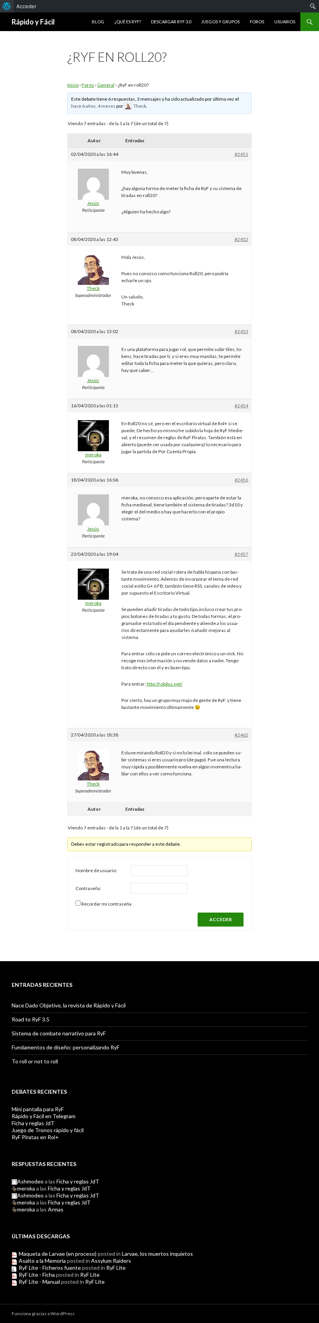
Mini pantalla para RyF (38, 1109)
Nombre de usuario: (96, 870)
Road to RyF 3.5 (30, 1019)
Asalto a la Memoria (42, 1260)
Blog (98, 21)
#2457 (241, 554)
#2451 (241, 154)
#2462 (241, 735)
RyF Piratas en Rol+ (35, 1137)
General (105, 85)
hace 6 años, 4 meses (93, 106)
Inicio (73, 85)
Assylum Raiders (111, 1260)
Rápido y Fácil (33, 21)
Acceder (26, 6)
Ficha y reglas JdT (33, 1123)
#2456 (241, 480)
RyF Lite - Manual (39, 1281)
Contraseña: (88, 888)
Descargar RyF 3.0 (171, 21)
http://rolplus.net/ (164, 684)
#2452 (241, 239)
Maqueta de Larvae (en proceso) (57, 1253)
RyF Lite (116, 1267)
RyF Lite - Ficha (37, 1274)
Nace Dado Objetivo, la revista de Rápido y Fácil (69, 1005)
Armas (55, 1209)
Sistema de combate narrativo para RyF (59, 1033)
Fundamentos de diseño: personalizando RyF (65, 1047)
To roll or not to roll (35, 1061)
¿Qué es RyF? (127, 21)
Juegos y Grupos (220, 21)
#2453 (241, 331)
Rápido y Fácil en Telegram (43, 1116)
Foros (257, 21)
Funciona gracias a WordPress (43, 1313)
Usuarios (284, 21)
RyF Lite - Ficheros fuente (50, 1267)
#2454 (241, 405)
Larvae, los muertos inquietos (157, 1253)
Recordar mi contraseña (106, 904)
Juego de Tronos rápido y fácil (48, 1130)
